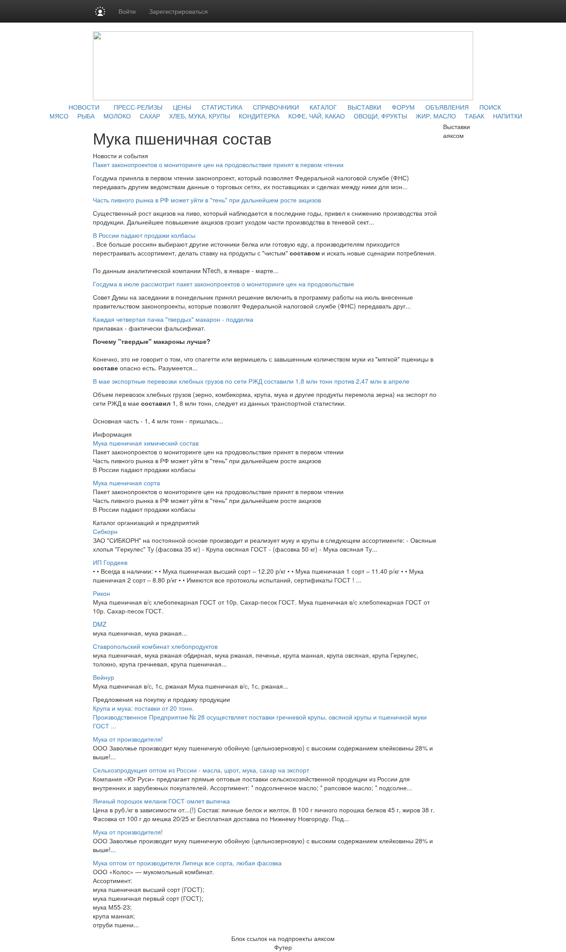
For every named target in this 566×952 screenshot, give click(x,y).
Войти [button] (127, 11)
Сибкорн (105, 531)
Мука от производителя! (128, 739)
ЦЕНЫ (182, 107)
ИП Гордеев (110, 562)
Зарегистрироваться (178, 11)
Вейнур (103, 677)
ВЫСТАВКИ (364, 107)
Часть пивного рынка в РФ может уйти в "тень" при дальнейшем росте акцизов (207, 199)
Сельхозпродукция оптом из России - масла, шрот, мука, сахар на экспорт (201, 769)
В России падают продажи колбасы (144, 235)
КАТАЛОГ (323, 107)
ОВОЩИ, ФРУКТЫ (380, 115)
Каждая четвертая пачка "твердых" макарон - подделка (173, 319)
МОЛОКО (117, 115)
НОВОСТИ (84, 107)
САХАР (150, 115)
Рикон (101, 593)
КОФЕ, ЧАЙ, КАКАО (316, 115)
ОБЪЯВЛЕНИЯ (447, 107)
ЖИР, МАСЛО (436, 115)
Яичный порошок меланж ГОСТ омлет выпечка (161, 800)
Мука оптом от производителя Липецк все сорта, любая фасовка (187, 862)
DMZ (100, 624)
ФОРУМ (403, 107)
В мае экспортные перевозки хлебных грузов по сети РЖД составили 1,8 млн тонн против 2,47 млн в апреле (251, 381)
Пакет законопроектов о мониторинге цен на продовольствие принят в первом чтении (218, 164)
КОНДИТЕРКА (259, 115)
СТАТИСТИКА (222, 107)
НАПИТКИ (507, 115)
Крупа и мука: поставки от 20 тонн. (143, 708)
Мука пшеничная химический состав (146, 442)
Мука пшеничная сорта (126, 482)
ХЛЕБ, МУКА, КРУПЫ (199, 115)
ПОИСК (490, 107)
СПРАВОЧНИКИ (276, 107)
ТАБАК (474, 115)
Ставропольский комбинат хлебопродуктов (155, 646)
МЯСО (59, 115)
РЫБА (86, 115)
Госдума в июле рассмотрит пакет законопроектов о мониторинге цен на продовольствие (223, 283)
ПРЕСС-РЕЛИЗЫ (138, 107)
